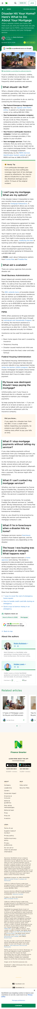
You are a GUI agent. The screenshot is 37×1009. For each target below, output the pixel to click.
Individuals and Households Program (17, 320)
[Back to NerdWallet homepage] (3, 9)
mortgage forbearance (18, 203)
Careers (6, 790)
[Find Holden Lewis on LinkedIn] (18, 667)
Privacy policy (9, 835)
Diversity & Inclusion (8, 797)
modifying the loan (26, 240)
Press (6, 813)
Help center (24, 785)
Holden (19, 664)
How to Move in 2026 (10, 617)
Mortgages (24, 617)
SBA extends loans (12, 292)
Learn (9, 9)
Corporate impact (10, 793)
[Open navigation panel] (2, 3)
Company (7, 785)
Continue (18, 1005)
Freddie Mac (22, 259)
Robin (20, 643)
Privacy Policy (11, 933)
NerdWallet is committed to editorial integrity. (17, 71)
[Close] (34, 990)
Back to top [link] (8, 631)
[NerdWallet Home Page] (7, 3)
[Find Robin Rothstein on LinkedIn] (18, 646)
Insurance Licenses (18, 894)
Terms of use (8, 828)
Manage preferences (18, 1000)
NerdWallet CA (20, 987)
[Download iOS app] (11, 765)
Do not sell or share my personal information (10, 849)
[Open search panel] (15, 3)
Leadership (8, 788)
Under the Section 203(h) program (15, 367)
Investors (7, 818)
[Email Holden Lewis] (15, 667)
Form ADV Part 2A (25, 931)
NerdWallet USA (20, 984)
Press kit (7, 815)
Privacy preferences (8, 844)
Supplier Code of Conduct (10, 832)
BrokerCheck (8, 937)
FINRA (6, 928)
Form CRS (16, 931)
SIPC (9, 928)
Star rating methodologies (9, 806)
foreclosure (26, 535)
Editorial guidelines (7, 801)
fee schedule (14, 936)
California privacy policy (10, 839)
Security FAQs (24, 788)
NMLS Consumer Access (11, 879)
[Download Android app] (25, 765)
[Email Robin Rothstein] (15, 646)
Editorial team (9, 810)
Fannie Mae (10, 259)
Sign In (23, 3)
